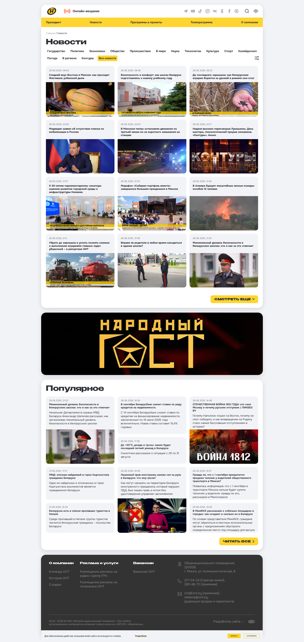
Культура (212, 51)
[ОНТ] (52, 11)
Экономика (97, 51)
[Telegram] (186, 11)
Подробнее (140, 636)
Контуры (88, 58)
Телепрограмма (201, 22)
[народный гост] (152, 344)
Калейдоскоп (247, 51)
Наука (175, 51)
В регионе (69, 58)
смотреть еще (232, 299)
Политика (77, 51)
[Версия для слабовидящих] (256, 11)
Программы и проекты (146, 22)
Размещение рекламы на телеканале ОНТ (98, 584)
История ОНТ (59, 578)
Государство (56, 51)
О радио (55, 585)
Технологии (193, 51)
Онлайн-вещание (86, 11)
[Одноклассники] (222, 11)
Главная (50, 33)
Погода (52, 58)
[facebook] (229, 11)
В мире (161, 51)
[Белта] (249, 621)
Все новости (107, 58)
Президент (53, 22)
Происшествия (140, 51)
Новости (96, 22)
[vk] (215, 11)
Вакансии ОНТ (144, 572)
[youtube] (193, 11)
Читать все (237, 541)
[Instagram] (207, 11)
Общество (117, 51)
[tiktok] (200, 11)
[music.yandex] (237, 11)
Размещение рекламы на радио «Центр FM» (98, 574)
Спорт (228, 51)
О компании (249, 22)
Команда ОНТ (59, 572)
